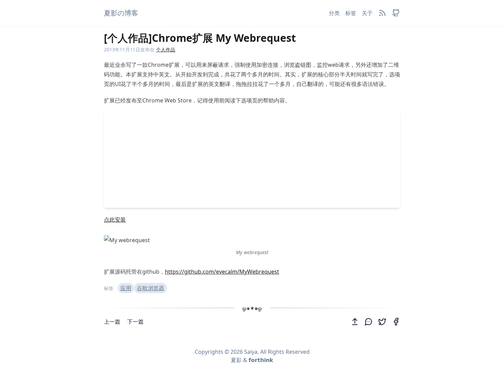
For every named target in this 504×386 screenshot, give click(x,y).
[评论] (368, 321)
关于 (367, 12)
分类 (334, 12)
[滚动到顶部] (355, 321)
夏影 (236, 360)
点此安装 (115, 219)
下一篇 (135, 321)
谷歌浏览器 (150, 288)
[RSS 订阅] (382, 13)
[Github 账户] (396, 13)
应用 (125, 288)
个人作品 (165, 49)
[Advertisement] (252, 160)
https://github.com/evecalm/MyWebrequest (222, 271)
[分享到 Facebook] (396, 321)
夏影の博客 (121, 12)
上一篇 (113, 321)
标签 (350, 12)
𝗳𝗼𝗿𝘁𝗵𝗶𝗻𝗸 (261, 360)
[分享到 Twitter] (382, 321)
